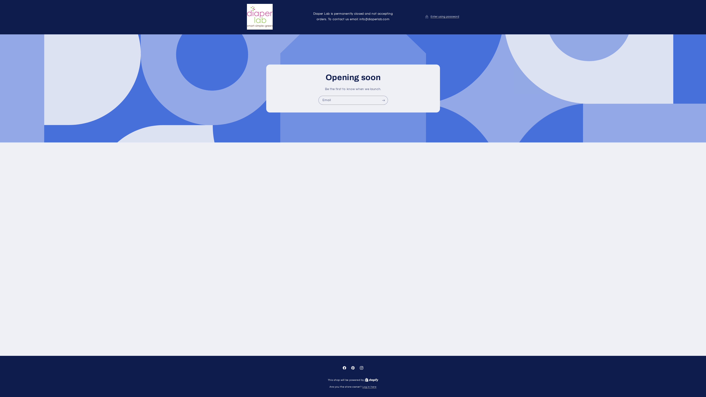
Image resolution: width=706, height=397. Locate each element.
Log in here (369, 387)
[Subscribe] (383, 100)
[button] (442, 16)
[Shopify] (371, 380)
